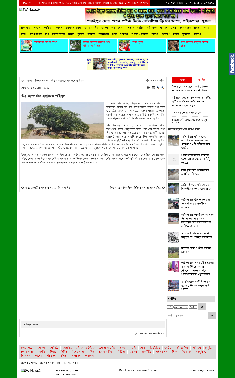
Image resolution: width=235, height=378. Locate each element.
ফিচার (206, 28)
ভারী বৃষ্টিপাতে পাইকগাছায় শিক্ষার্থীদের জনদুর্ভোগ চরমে (196, 187)
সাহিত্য (176, 34)
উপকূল (104, 28)
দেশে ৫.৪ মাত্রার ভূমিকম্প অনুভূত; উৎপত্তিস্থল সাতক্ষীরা (196, 235)
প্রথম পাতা (25, 28)
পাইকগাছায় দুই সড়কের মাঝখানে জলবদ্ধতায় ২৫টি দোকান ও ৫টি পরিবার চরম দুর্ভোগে (195, 142)
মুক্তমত (81, 34)
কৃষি (113, 28)
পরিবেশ (163, 28)
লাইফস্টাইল (104, 34)
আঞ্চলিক (58, 28)
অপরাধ (37, 28)
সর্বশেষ (155, 34)
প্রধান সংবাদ (185, 28)
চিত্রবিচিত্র (130, 28)
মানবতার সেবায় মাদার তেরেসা (135, 3)
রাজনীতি (91, 34)
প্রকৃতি (173, 28)
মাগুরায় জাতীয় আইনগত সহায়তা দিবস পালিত (47, 188)
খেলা (120, 28)
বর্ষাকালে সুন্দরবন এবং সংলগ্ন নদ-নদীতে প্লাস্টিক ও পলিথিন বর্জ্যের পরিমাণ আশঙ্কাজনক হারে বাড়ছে (72, 3)
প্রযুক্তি (197, 28)
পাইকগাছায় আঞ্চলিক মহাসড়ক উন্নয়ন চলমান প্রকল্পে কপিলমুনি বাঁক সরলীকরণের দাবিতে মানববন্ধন (197, 220)
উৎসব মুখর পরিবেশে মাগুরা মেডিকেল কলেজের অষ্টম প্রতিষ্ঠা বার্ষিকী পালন (190, 88)
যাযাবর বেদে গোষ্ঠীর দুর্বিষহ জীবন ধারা (196, 250)
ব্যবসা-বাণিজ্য (58, 34)
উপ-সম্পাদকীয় (91, 28)
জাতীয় (140, 28)
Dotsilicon (209, 370)
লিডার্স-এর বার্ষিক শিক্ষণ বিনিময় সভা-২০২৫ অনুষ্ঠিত (135, 188)
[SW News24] (30, 10)
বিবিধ (23, 34)
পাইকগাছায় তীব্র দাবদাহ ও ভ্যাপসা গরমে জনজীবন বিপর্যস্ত (195, 203)
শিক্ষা (114, 34)
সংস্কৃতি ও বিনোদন (140, 34)
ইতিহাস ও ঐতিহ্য (73, 28)
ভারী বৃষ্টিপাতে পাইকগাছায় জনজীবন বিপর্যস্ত (195, 172)
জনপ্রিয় (201, 80)
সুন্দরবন (186, 34)
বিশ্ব (47, 34)
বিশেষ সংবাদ (36, 34)
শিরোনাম (124, 34)
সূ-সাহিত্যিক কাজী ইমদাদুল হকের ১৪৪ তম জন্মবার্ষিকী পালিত (195, 285)
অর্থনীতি (47, 28)
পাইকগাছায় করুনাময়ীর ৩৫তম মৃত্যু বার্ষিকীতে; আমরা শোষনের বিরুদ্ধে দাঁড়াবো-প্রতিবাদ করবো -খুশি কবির (197, 268)
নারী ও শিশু (152, 28)
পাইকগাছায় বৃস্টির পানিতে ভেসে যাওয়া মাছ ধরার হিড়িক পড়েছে (196, 159)
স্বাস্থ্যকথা (197, 34)
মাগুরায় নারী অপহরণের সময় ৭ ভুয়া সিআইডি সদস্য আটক (189, 122)
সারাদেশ (165, 34)
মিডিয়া (71, 34)
